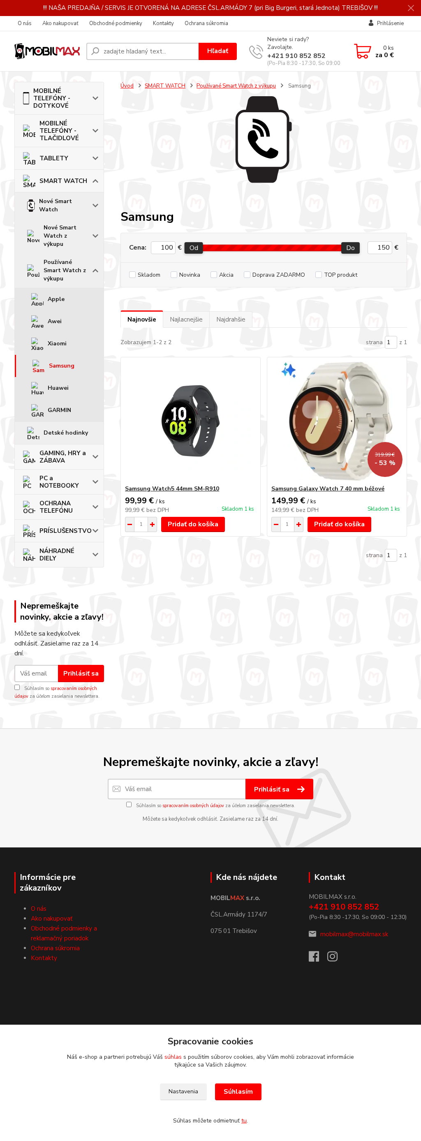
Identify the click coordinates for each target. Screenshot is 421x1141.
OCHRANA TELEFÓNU (56, 507)
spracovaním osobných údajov (193, 806)
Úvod (127, 86)
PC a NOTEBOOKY (59, 482)
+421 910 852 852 (296, 55)
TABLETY (53, 158)
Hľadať (217, 51)
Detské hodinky (66, 433)
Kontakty (163, 23)
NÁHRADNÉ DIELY (56, 554)
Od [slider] (194, 247)
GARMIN (59, 410)
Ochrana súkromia (206, 23)
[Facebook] (318, 959)
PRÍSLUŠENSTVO (65, 531)
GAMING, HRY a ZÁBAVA (62, 457)
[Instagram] (336, 959)
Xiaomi (57, 343)
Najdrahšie (230, 319)
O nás (25, 23)
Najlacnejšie (186, 319)
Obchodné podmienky (115, 23)
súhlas (173, 1057)
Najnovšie (141, 319)
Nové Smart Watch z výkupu (60, 236)
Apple (56, 299)
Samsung (61, 366)
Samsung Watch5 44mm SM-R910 (172, 489)
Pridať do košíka (193, 524)
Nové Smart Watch (55, 205)
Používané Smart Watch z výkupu (65, 270)
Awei (55, 321)
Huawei (58, 388)
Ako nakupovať (60, 23)
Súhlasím (238, 1091)
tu (244, 1121)
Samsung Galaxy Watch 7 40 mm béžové (327, 489)
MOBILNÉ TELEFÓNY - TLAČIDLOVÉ (59, 130)
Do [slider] (351, 247)
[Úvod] (47, 51)
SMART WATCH (63, 181)
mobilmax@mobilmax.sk (354, 934)
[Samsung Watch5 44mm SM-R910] (190, 421)
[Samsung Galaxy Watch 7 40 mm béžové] (336, 421)
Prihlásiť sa (81, 673)
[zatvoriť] (410, 8)
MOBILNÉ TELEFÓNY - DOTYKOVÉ (51, 98)
